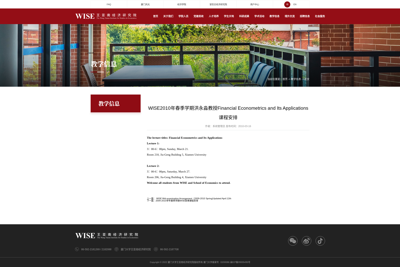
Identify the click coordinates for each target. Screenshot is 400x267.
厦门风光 (145, 4)
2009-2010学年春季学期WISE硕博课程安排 (177, 200)
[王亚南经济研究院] (106, 16)
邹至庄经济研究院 (218, 4)
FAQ (109, 4)
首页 (285, 79)
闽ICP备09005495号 (240, 262)
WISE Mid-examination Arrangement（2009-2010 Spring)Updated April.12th (193, 198)
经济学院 (181, 4)
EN (294, 4)
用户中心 (254, 4)
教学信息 (296, 79)
